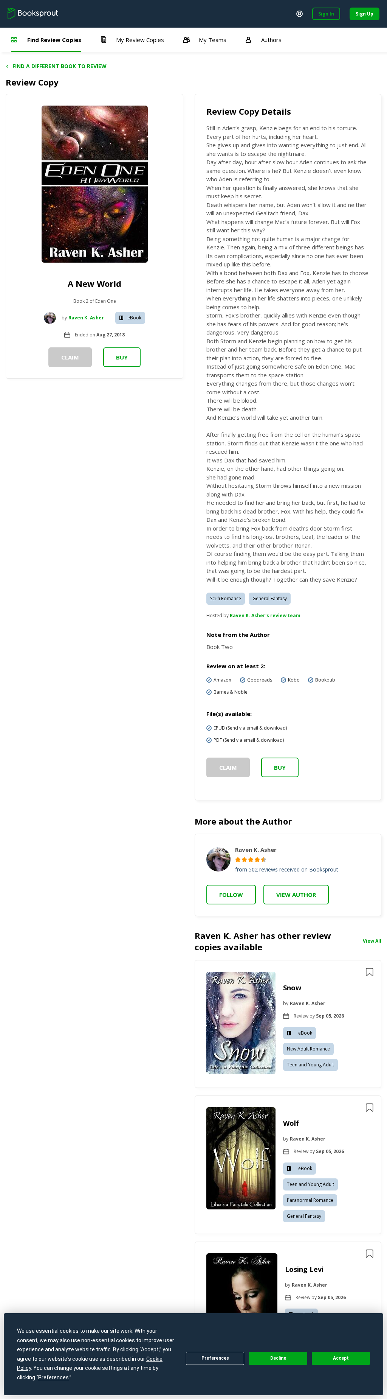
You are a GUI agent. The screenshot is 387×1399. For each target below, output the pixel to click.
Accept (341, 1358)
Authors (271, 40)
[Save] (369, 972)
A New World (94, 283)
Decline (278, 1358)
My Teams (212, 40)
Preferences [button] (53, 1377)
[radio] (238, 859)
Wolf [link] (291, 1123)
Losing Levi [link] (304, 1269)
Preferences (215, 1358)
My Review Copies (140, 40)
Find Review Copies (54, 40)
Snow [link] (292, 987)
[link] (241, 1024)
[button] (288, 1024)
